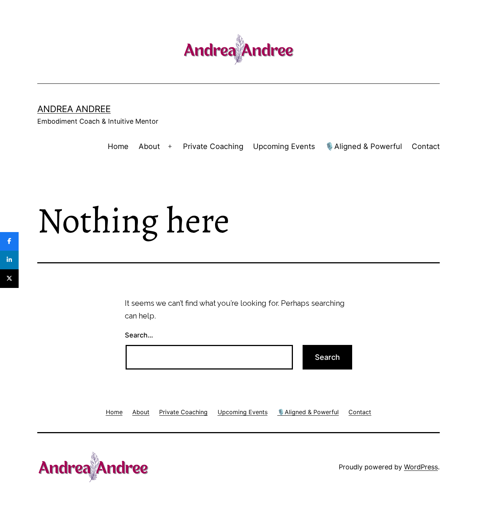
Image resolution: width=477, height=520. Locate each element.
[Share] (9, 241)
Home (118, 146)
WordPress (421, 467)
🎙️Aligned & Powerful (363, 146)
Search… (139, 335)
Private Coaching (213, 146)
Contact (426, 146)
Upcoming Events (284, 146)
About (149, 146)
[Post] (9, 278)
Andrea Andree (74, 109)
